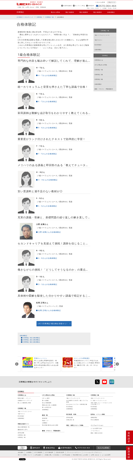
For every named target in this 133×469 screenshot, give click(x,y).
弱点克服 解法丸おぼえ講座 (50, 425)
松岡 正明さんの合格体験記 (49, 310)
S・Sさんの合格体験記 (47, 206)
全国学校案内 (67, 5)
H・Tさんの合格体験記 (47, 75)
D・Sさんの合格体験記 (47, 284)
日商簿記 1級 (49, 17)
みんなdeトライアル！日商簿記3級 (76, 404)
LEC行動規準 (49, 452)
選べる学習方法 (46, 407)
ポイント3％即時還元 (82, 358)
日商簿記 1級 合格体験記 (31, 338)
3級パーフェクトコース (73, 398)
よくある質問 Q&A (96, 428)
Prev (16, 364)
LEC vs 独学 (46, 398)
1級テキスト (99, 40)
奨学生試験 (69, 417)
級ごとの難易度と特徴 (24, 403)
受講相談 (129, 453)
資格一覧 (21, 7)
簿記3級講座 (97, 12)
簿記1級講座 (69, 12)
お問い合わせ (30, 7)
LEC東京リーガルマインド (25, 17)
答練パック (45, 420)
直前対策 (44, 418)
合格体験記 (111, 12)
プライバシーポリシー (74, 452)
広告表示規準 (60, 452)
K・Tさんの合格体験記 (47, 101)
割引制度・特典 (71, 414)
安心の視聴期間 (46, 403)
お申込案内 (38, 455)
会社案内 (20, 452)
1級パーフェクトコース (102, 35)
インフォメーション (97, 425)
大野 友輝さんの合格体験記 (49, 232)
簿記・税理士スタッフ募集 (74, 425)
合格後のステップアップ (25, 400)
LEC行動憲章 (38, 452)
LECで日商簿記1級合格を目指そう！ (53, 323)
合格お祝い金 (70, 419)
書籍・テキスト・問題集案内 (104, 89)
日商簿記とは (99, 60)
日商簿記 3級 (99, 79)
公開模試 (44, 423)
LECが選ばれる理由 (101, 65)
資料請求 (91, 5)
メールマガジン (95, 430)
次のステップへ (23, 429)
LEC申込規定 (66, 455)
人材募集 (29, 452)
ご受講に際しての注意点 (52, 455)
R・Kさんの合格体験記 (47, 128)
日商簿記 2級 (99, 74)
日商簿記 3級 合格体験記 (31, 342)
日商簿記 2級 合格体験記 (31, 340)
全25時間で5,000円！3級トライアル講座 (77, 401)
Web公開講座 (95, 419)
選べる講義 (45, 400)
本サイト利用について (25, 455)
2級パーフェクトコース (98, 398)
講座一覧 (45, 415)
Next (117, 364)
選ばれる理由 (55, 12)
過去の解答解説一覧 (24, 427)
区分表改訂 (98, 45)
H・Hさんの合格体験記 (48, 180)
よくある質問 (106, 455)
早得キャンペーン (40, 358)
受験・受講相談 (41, 7)
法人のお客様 (101, 2)
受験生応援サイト (23, 424)
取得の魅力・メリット (24, 398)
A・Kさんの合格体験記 (47, 258)
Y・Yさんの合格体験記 (47, 154)
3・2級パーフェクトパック (99, 400)
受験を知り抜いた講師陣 (49, 405)
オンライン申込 (80, 5)
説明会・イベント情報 (98, 414)
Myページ (112, 2)
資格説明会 (94, 417)
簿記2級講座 (83, 12)
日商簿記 (20, 12)
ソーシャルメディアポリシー (92, 452)
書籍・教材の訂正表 (96, 433)
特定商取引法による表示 (80, 455)
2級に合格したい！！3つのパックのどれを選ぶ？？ (101, 403)
